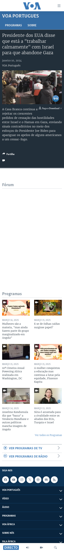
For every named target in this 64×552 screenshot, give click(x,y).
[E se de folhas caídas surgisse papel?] (48, 308)
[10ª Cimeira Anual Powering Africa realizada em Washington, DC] (16, 352)
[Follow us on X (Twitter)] (29, 479)
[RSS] (54, 479)
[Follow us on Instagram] (21, 479)
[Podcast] (38, 479)
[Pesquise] (55, 547)
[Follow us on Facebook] (5, 479)
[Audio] (27, 547)
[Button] (8, 154)
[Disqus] (32, 233)
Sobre (32, 25)
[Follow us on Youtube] (13, 479)
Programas (13, 25)
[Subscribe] (46, 479)
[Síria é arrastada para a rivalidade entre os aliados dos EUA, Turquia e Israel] (48, 396)
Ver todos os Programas (48, 435)
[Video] (41, 547)
